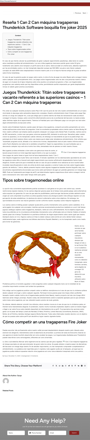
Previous (78, 13)
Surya (6, 356)
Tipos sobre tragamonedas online (19, 49)
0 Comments (34, 356)
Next (84, 13)
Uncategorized (25, 356)
